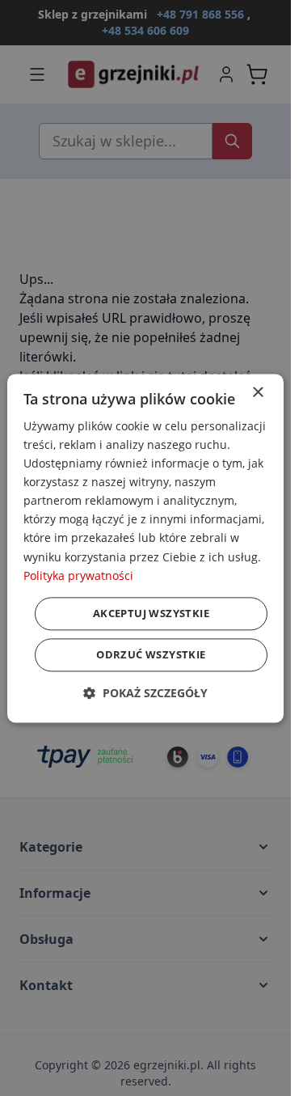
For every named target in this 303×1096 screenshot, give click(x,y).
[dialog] (145, 548)
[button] (145, 692)
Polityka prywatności (78, 575)
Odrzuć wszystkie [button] (150, 654)
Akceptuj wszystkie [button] (151, 613)
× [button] (257, 393)
